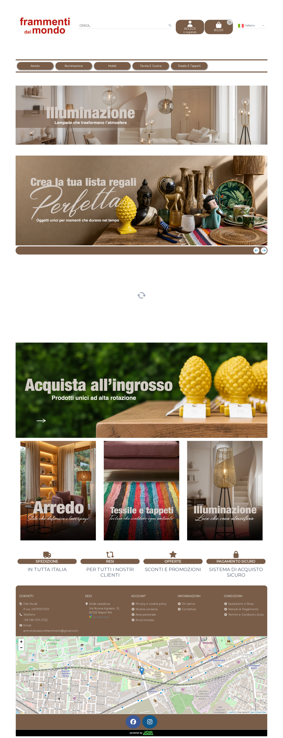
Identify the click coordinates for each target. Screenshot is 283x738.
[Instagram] (149, 722)
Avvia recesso (145, 620)
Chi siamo (188, 604)
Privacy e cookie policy (151, 604)
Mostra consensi (147, 609)
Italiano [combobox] (249, 25)
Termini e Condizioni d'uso (246, 614)
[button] (256, 149)
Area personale (146, 614)
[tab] (236, 148)
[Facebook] (133, 722)
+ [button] (21, 641)
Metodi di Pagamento (243, 609)
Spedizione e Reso (241, 604)
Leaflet (231, 712)
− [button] (21, 647)
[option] (35, 66)
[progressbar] (142, 294)
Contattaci (189, 609)
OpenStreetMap (258, 712)
